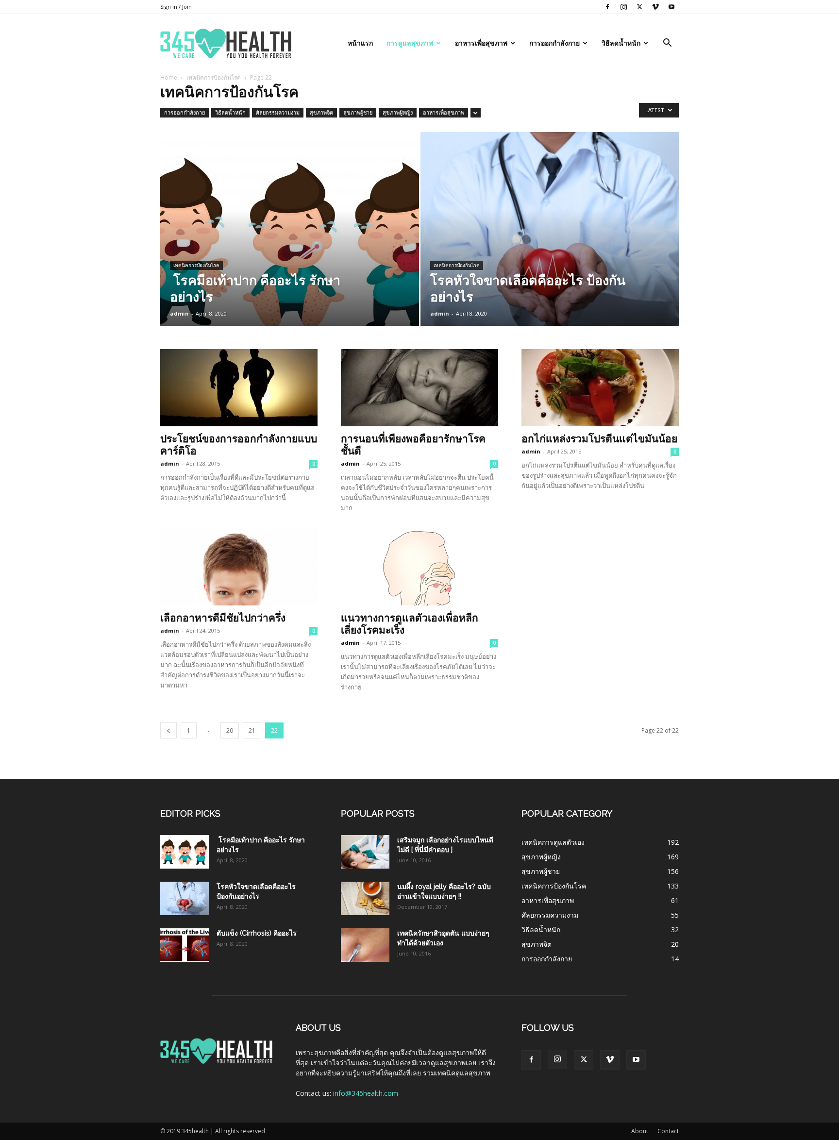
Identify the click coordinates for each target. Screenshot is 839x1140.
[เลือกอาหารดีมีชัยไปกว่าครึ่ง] (239, 567)
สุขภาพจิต (321, 112)
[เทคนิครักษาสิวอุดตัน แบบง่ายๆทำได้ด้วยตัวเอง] (365, 945)
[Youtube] (671, 7)
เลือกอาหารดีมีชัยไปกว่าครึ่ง (222, 618)
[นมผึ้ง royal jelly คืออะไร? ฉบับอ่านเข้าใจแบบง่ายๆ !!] (365, 898)
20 (229, 730)
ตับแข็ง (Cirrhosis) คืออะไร (257, 933)
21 (252, 730)
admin (179, 313)
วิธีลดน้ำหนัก (621, 43)
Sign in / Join (176, 6)
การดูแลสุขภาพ (409, 43)
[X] (639, 7)
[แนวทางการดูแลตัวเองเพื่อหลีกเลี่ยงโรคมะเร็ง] (419, 567)
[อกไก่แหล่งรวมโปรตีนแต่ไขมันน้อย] (600, 387)
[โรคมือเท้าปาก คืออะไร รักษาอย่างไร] (289, 244)
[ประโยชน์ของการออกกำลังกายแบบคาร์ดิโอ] (239, 387)
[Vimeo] (655, 7)
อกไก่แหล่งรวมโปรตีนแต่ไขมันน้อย (599, 439)
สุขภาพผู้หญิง (398, 112)
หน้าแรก (360, 43)
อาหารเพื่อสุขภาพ (481, 43)
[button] (667, 44)
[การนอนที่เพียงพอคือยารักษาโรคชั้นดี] (419, 387)
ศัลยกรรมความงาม (278, 112)
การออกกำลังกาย (554, 43)
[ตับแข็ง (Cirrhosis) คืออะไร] (184, 945)
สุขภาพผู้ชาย (357, 112)
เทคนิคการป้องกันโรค (213, 77)
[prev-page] (168, 730)
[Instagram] (623, 7)
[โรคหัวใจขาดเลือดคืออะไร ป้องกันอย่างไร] (549, 244)
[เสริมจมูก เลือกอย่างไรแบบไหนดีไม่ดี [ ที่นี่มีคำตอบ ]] (365, 852)
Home (168, 77)
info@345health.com (365, 1093)
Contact (668, 1131)
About (639, 1131)
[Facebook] (607, 7)
